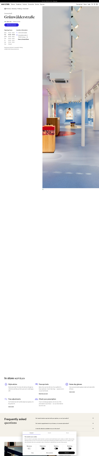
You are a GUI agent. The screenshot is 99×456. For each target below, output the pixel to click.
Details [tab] (49, 432)
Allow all (66, 452)
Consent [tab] (31, 432)
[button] (95, 4)
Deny (32, 452)
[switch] (42, 448)
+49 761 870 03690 (22, 32)
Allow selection (49, 452)
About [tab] (67, 432)
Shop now (55, 1)
